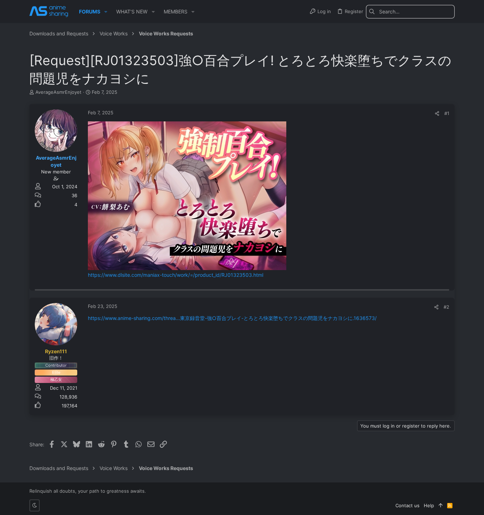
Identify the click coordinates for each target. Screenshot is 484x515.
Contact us (407, 505)
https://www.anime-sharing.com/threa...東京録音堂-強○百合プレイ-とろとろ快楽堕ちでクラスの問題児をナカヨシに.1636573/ (232, 318)
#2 (446, 307)
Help (429, 505)
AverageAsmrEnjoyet (58, 92)
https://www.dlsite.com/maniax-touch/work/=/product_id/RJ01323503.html (175, 275)
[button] (106, 12)
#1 (446, 113)
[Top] (440, 505)
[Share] (437, 113)
